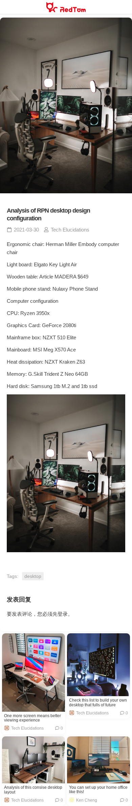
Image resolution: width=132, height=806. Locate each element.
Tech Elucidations (70, 230)
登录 (63, 614)
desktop (32, 576)
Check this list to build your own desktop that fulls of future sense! (98, 702)
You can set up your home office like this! (98, 789)
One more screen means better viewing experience (32, 718)
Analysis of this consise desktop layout (33, 789)
